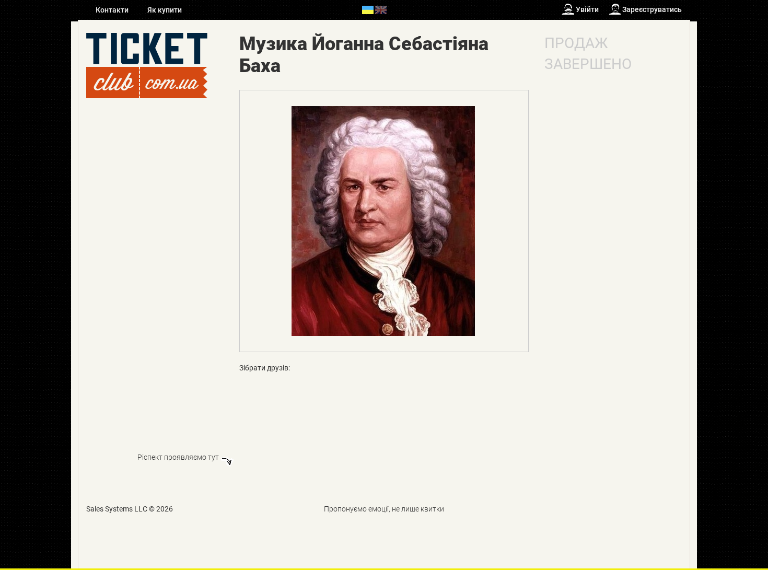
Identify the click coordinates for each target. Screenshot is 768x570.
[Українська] (368, 9)
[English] (381, 9)
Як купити (164, 10)
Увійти (587, 9)
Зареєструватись (652, 9)
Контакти (113, 10)
